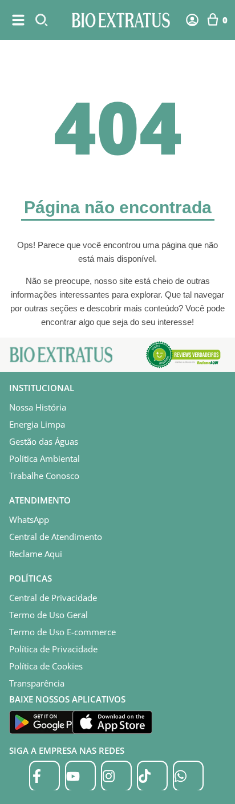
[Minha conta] (192, 20)
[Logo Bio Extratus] (121, 20)
